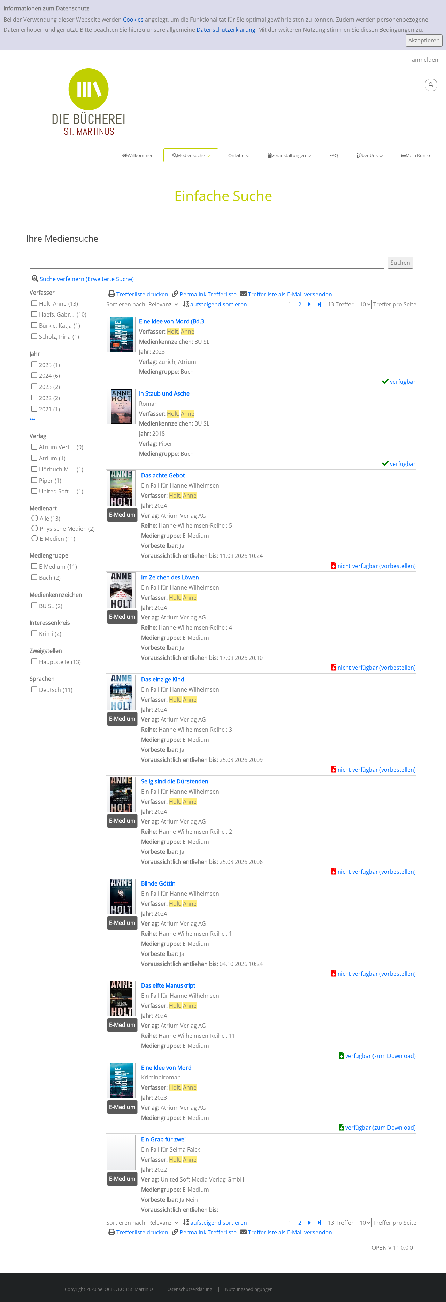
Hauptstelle (54, 662)
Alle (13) (50, 518)
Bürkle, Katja (55, 325)
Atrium (48, 458)
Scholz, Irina (55, 337)
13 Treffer (341, 304)
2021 (45, 409)
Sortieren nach (125, 304)
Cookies (133, 19)
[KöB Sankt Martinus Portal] (68, 101)
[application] (190, 155)
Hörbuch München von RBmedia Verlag (57, 469)
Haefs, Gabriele (57, 314)
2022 (45, 398)
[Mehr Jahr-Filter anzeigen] (32, 419)
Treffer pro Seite (394, 304)
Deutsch (50, 690)
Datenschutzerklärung (226, 29)
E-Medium (52, 566)
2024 (45, 376)
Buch (45, 578)
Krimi (46, 634)
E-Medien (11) (57, 539)
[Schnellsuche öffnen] (431, 85)
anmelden (425, 59)
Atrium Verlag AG (57, 447)
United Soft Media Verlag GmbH (57, 491)
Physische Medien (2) (67, 528)
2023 (45, 387)
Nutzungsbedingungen (249, 1289)
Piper (46, 480)
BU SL (46, 606)
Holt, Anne (53, 303)
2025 (45, 365)
